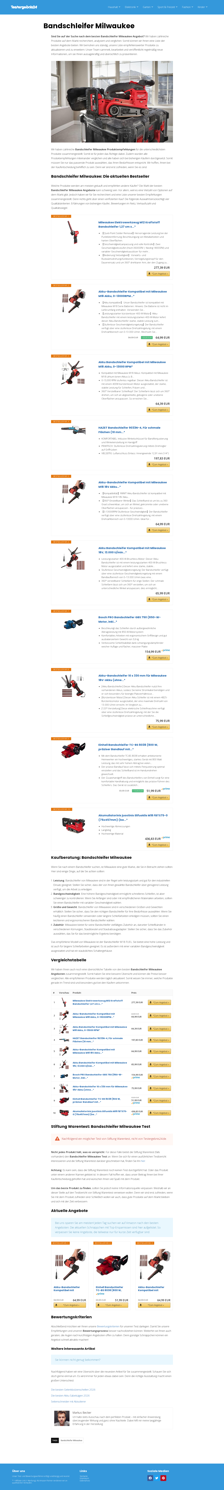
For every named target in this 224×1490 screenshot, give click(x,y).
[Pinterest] (163, 1478)
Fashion (186, 7)
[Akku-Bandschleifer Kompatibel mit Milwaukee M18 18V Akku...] (73, 492)
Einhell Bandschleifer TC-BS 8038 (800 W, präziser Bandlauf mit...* (128, 747)
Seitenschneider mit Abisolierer (68, 1401)
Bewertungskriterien (108, 1326)
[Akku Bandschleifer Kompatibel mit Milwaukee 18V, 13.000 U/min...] (73, 558)
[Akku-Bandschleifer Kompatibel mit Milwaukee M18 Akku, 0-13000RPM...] (73, 301)
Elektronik (130, 7)
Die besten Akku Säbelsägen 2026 (70, 1395)
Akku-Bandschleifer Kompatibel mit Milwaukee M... (67, 1289)
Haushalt (113, 7)
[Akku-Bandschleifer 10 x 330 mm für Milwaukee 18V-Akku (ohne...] (73, 686)
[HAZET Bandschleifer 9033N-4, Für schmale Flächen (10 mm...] (73, 430)
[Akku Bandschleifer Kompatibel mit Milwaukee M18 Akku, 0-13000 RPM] (73, 372)
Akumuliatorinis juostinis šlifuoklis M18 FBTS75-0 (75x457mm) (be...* (133, 817)
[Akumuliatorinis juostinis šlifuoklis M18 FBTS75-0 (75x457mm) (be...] (73, 825)
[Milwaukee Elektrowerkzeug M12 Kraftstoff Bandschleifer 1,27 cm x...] (73, 232)
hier (143, 1161)
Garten (147, 7)
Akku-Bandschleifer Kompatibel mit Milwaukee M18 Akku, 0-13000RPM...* (132, 294)
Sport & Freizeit (166, 7)
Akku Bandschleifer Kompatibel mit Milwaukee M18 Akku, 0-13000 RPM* (132, 364)
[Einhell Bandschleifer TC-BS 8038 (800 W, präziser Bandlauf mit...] (73, 750)
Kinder (201, 7)
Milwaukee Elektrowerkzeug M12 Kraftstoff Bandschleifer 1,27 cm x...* (129, 224)
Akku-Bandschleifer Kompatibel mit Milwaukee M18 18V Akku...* (132, 484)
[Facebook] (150, 1478)
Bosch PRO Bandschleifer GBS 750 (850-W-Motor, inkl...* (129, 619)
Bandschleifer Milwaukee (71, 1440)
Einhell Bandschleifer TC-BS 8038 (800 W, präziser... (109, 1289)
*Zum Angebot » (160, 273)
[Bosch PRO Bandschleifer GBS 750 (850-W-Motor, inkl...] (73, 624)
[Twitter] (157, 1478)
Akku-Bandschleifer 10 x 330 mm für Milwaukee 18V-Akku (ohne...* (132, 678)
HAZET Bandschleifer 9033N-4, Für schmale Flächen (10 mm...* (129, 430)
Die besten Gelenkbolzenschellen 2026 (73, 1389)
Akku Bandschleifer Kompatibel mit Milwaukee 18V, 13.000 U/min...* (132, 550)
